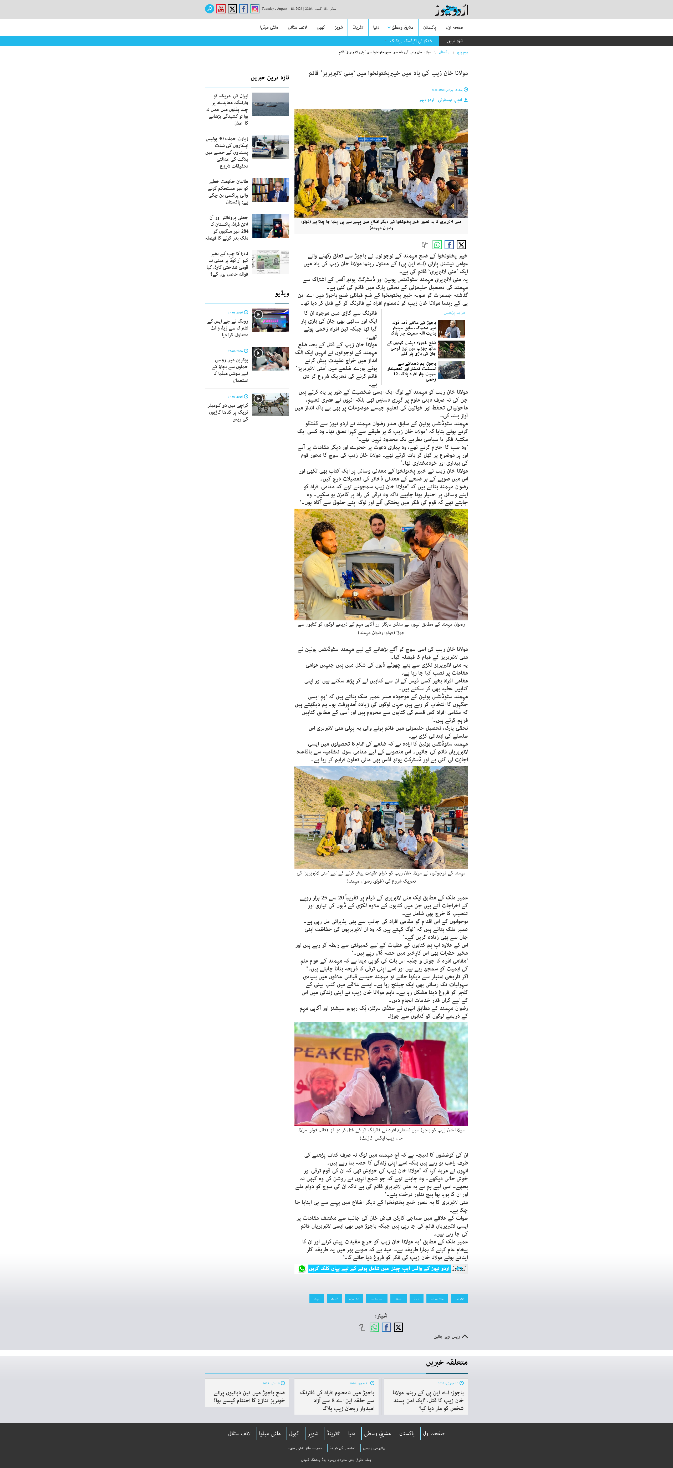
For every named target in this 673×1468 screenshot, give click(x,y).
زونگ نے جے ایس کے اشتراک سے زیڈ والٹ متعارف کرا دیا (227, 328)
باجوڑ (416, 1298)
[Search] (209, 8)
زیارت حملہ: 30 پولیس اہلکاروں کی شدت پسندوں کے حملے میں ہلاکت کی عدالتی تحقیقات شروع (226, 152)
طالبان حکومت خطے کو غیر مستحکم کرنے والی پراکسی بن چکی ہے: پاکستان (228, 192)
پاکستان (429, 27)
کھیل (321, 27)
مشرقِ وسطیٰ (377, 1433)
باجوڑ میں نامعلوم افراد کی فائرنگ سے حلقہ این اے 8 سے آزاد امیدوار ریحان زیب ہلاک (337, 1401)
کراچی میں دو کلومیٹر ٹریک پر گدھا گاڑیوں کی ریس (227, 412)
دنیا (376, 27)
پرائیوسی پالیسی (374, 1448)
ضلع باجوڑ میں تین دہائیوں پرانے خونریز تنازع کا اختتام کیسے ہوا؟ (249, 1397)
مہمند (316, 1298)
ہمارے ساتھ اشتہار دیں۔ (305, 1448)
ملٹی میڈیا (269, 27)
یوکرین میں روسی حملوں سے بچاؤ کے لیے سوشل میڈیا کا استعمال (230, 370)
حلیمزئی (398, 1298)
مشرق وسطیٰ (403, 27)
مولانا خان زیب (437, 1298)
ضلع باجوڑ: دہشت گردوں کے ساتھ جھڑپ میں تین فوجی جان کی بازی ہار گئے (411, 348)
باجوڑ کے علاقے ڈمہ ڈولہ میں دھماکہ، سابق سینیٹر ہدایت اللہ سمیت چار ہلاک (413, 328)
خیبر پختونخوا (377, 1298)
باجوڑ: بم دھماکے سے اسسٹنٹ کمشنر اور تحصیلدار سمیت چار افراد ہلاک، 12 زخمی (411, 371)
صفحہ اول (454, 27)
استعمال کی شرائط (342, 1448)
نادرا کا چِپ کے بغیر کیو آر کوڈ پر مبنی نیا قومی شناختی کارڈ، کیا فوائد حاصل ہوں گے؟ (227, 264)
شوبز (339, 27)
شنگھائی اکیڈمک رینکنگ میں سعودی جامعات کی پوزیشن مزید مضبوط (371, 41)
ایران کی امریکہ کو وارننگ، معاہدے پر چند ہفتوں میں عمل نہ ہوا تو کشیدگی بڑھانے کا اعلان (227, 109)
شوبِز (313, 1433)
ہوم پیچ (462, 52)
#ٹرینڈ (358, 27)
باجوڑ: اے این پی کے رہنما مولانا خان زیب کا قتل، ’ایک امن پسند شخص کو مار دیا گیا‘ (428, 1401)
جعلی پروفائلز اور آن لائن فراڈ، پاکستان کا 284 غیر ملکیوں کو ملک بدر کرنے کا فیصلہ (226, 228)
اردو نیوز (459, 1298)
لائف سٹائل (297, 27)
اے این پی (354, 1298)
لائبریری (334, 1298)
